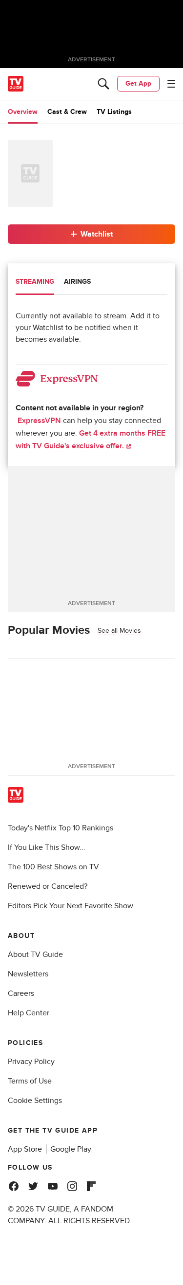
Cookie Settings (35, 1100)
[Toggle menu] (171, 84)
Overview (23, 112)
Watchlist (97, 234)
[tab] (35, 282)
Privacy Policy (31, 1061)
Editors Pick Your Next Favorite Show (70, 906)
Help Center (28, 1013)
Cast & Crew (67, 112)
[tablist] (91, 283)
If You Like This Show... (46, 847)
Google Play (70, 1149)
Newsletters (28, 974)
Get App (138, 83)
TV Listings (114, 112)
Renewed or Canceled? (47, 886)
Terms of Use (30, 1081)
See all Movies (119, 630)
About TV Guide (35, 954)
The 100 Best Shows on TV (53, 867)
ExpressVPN (39, 420)
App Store (25, 1149)
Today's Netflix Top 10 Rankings (60, 828)
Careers (21, 993)
